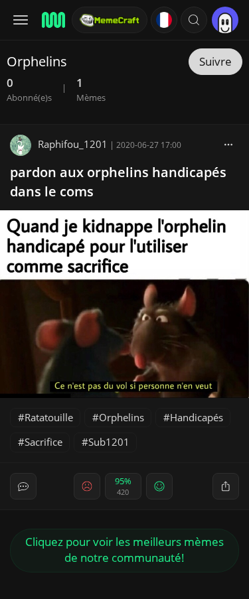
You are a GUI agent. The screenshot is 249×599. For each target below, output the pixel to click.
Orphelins (121, 417)
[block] (228, 144)
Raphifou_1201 (73, 144)
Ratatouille (49, 417)
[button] (194, 20)
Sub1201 (108, 441)
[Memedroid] (52, 20)
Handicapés (196, 417)
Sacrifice (43, 441)
